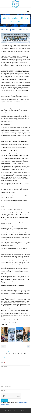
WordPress (23, 410)
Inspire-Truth (4, 29)
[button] (2, 334)
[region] (15, 334)
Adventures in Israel (24, 29)
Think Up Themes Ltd (11, 410)
